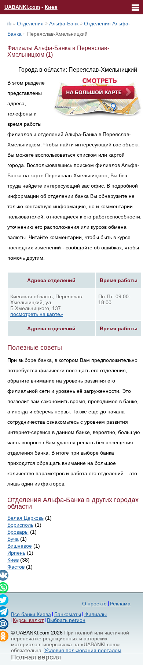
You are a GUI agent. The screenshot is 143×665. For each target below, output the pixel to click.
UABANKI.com (22, 7)
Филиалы (95, 614)
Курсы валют (28, 620)
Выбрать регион (66, 620)
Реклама (120, 603)
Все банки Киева (31, 614)
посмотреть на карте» (36, 314)
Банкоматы (67, 614)
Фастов (16, 567)
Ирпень (16, 553)
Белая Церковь (25, 518)
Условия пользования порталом (82, 650)
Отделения (30, 23)
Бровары (18, 532)
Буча (13, 539)
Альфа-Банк (63, 23)
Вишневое (19, 546)
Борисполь (20, 525)
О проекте (94, 603)
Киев (51, 7)
